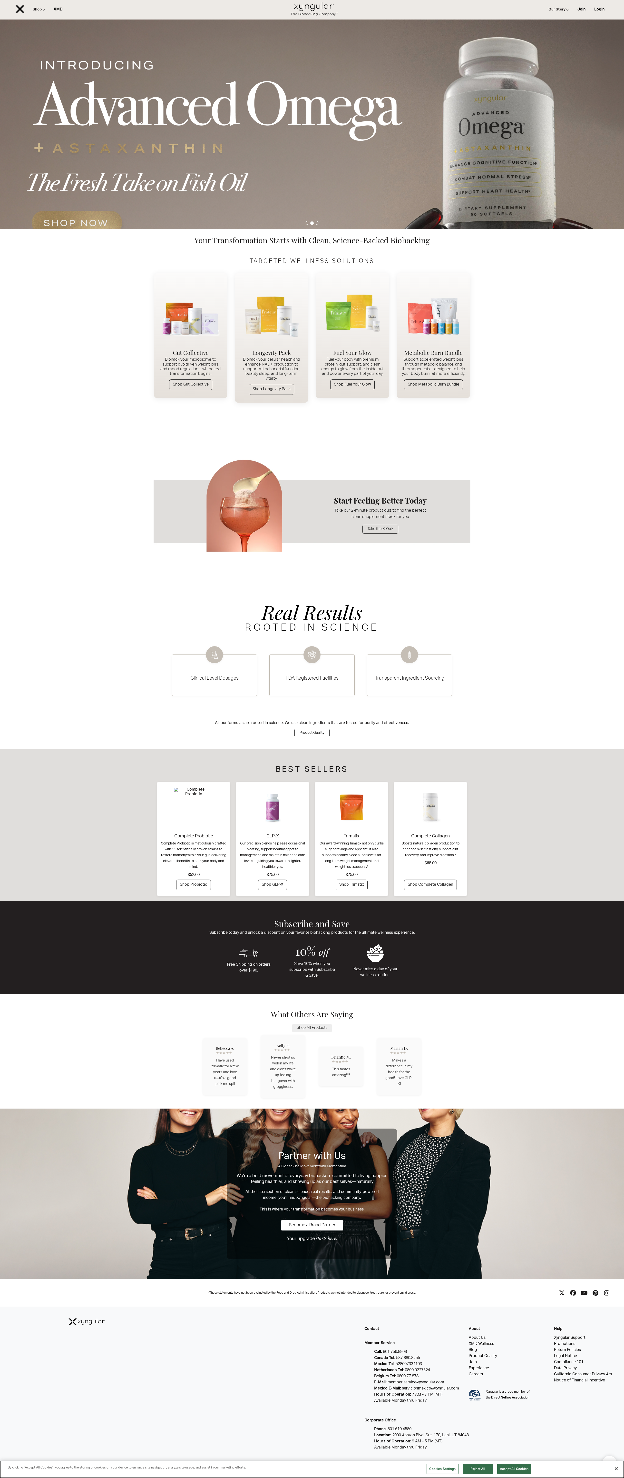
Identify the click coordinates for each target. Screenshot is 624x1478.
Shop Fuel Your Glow (352, 385)
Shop (37, 9)
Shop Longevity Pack (272, 389)
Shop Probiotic (193, 885)
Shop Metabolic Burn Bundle (433, 385)
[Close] (616, 1468)
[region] (312, 1469)
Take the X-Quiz (380, 529)
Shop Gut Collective (191, 385)
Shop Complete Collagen (430, 885)
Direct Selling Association (510, 1397)
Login (599, 10)
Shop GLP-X (272, 885)
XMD (58, 10)
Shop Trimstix (351, 885)
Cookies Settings (442, 1469)
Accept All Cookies (514, 1469)
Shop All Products (312, 1028)
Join (581, 10)
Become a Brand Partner (312, 1225)
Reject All (477, 1469)
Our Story (557, 9)
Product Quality (312, 733)
